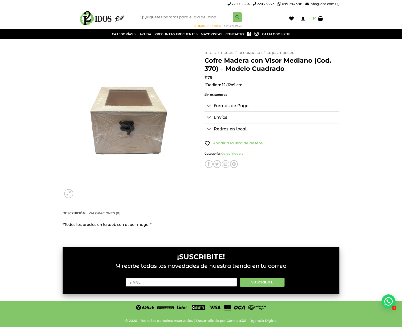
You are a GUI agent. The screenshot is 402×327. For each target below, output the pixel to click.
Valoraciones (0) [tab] (105, 213)
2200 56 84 (240, 4)
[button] (303, 18)
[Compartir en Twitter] (217, 164)
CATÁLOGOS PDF (276, 34)
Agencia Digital (263, 321)
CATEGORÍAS (122, 34)
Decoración (250, 53)
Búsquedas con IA (210, 25)
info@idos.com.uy (324, 4)
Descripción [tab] (74, 213)
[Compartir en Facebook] (209, 164)
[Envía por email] (225, 164)
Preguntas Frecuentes (176, 34)
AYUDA (145, 34)
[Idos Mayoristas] (102, 18)
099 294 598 (291, 4)
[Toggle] (209, 106)
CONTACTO (234, 34)
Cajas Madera (281, 53)
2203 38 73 (265, 4)
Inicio (210, 53)
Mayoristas (211, 34)
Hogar (227, 53)
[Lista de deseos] (291, 18)
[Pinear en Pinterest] (234, 164)
